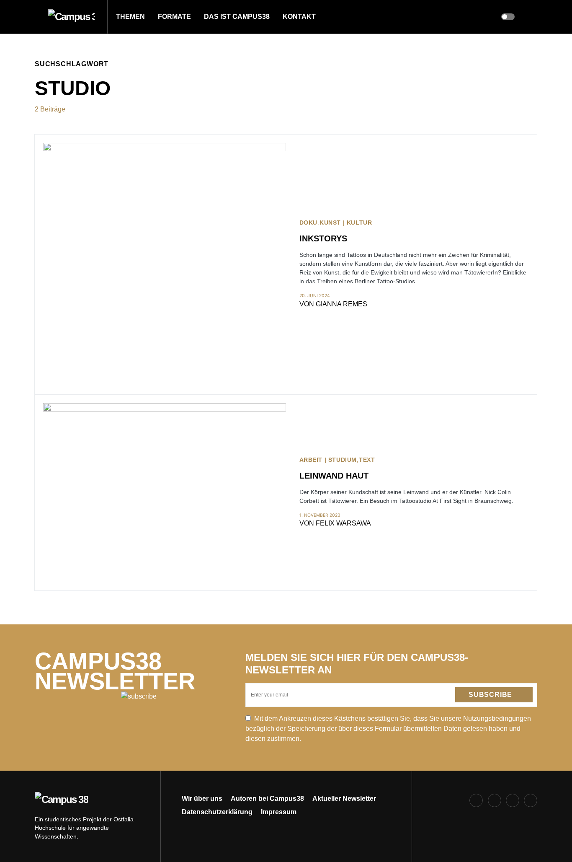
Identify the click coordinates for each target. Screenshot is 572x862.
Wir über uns (202, 798)
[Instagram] (494, 800)
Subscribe (490, 694)
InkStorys (323, 238)
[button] (37, 17)
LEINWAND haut (333, 475)
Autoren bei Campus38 (267, 798)
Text (367, 460)
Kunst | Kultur (345, 223)
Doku (308, 223)
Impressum (278, 811)
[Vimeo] (530, 800)
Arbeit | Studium (328, 460)
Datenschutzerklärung (217, 811)
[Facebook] (476, 800)
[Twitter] (512, 800)
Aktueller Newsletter (344, 798)
